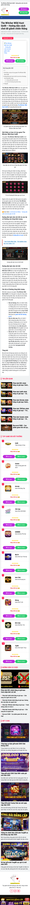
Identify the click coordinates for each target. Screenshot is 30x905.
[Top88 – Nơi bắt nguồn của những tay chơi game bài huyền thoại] (8, 648)
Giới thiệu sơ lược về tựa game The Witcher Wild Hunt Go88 (15, 73)
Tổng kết (6, 83)
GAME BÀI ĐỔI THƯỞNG (6, 31)
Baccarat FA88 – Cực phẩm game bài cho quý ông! (20, 426)
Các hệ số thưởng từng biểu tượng (13, 81)
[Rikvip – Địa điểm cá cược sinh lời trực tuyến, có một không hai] (8, 602)
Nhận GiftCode (14, 57)
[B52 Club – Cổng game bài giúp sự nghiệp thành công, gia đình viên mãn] (8, 625)
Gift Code (6, 721)
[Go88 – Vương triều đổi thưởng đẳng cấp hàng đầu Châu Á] (8, 443)
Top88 (17, 646)
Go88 (16, 443)
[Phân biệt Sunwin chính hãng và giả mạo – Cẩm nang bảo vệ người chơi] (6, 419)
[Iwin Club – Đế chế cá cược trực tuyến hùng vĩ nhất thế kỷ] (8, 579)
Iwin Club (17, 577)
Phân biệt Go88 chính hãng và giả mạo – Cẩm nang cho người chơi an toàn (20, 393)
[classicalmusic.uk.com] (15, 879)
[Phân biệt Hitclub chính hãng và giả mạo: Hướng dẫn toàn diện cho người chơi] (6, 402)
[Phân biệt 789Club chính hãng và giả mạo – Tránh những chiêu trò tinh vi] (6, 411)
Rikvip (17, 600)
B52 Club (17, 623)
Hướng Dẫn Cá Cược (16, 31)
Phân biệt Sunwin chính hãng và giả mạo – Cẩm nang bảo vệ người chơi (20, 418)
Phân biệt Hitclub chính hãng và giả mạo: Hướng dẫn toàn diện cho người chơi (21, 401)
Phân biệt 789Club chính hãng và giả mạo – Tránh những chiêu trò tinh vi (21, 409)
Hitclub (17, 486)
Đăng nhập (24, 12)
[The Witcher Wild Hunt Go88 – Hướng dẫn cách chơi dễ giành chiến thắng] (8, 48)
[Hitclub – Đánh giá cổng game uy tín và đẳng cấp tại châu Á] (8, 488)
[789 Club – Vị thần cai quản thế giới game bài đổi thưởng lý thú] (8, 511)
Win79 (17, 555)
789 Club (17, 509)
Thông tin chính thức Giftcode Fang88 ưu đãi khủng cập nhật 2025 (14, 834)
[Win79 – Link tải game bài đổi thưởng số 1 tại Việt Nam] (8, 557)
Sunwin (17, 463)
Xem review (22, 456)
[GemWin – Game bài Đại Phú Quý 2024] (8, 534)
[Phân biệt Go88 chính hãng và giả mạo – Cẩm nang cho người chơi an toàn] (6, 394)
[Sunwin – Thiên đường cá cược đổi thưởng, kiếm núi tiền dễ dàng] (8, 466)
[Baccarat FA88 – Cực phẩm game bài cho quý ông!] (6, 428)
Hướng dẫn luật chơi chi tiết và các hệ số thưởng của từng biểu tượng (15, 77)
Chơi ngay (10, 61)
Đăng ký (25, 9)
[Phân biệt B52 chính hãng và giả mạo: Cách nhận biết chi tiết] (6, 385)
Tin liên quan (7, 379)
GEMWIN (17, 532)
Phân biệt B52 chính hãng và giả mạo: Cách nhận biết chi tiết (20, 384)
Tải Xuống (21, 61)
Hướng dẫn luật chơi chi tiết (12, 80)
